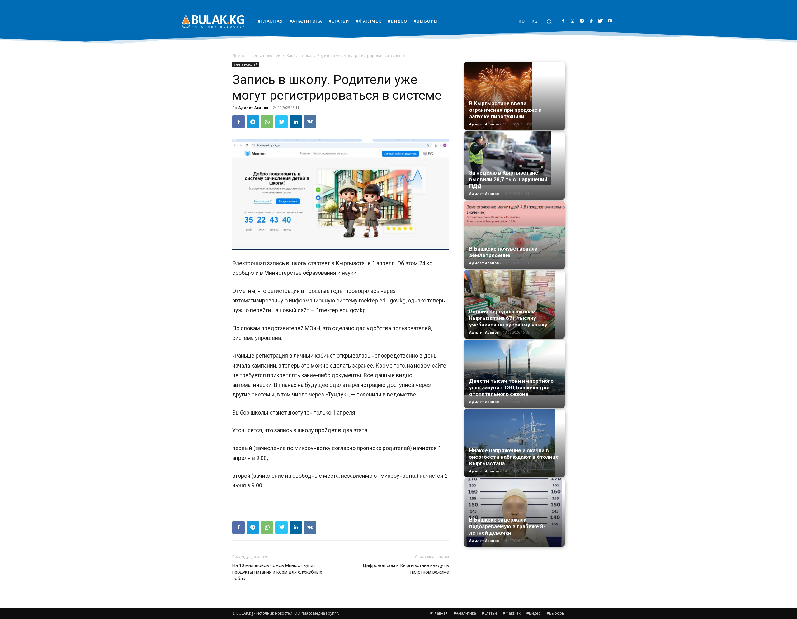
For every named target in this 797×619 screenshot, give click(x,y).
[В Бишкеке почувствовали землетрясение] (514, 230)
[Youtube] (609, 21)
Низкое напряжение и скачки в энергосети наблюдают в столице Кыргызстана (514, 457)
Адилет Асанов (253, 107)
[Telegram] (581, 21)
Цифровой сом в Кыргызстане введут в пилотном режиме (406, 569)
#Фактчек (512, 613)
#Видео (533, 613)
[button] (549, 21)
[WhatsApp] (267, 121)
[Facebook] (563, 21)
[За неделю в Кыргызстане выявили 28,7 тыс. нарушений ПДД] (514, 158)
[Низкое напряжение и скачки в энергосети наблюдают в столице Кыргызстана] (514, 443)
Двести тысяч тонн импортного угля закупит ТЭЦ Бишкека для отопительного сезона (511, 387)
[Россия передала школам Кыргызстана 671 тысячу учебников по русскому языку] (514, 304)
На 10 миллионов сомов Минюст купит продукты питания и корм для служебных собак (277, 572)
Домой (238, 55)
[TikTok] (591, 21)
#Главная (439, 613)
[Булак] (213, 21)
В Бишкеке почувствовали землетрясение (503, 252)
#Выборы (556, 613)
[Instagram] (572, 21)
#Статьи (489, 613)
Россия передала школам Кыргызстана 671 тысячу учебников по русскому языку (508, 318)
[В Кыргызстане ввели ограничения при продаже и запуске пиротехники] (514, 96)
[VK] (310, 121)
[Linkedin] (296, 121)
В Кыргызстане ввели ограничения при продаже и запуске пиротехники (505, 110)
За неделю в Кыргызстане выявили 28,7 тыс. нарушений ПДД (508, 179)
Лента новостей (266, 55)
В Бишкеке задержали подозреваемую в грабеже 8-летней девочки (507, 526)
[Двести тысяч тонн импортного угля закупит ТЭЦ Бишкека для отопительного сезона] (514, 367)
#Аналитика (465, 613)
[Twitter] (600, 21)
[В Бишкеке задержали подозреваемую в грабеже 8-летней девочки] (514, 512)
